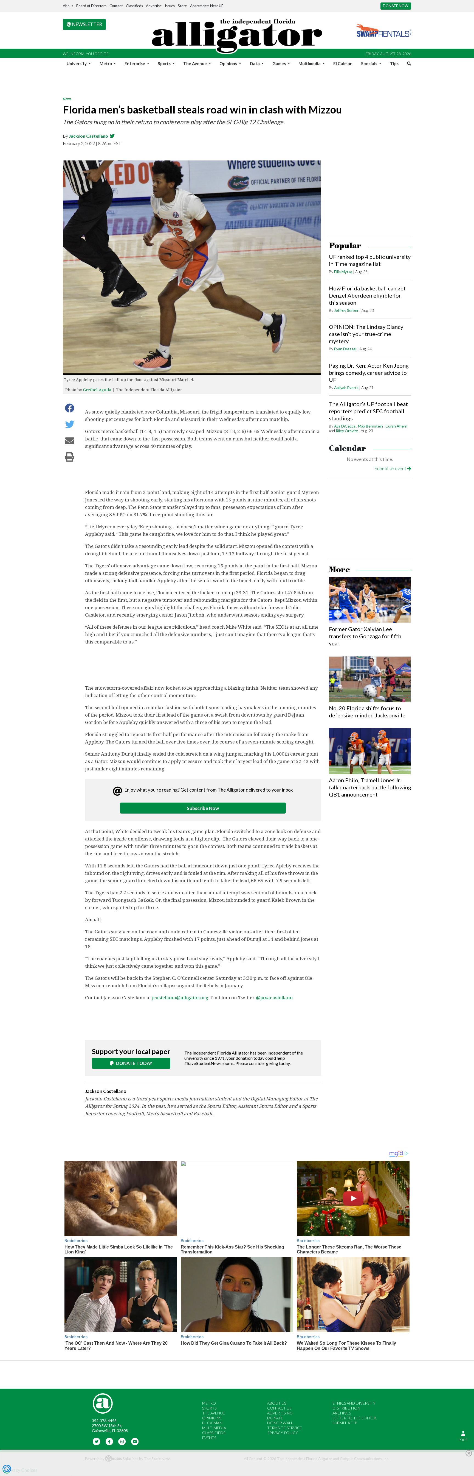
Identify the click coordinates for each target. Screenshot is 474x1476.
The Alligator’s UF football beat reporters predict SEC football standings (368, 411)
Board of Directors (91, 6)
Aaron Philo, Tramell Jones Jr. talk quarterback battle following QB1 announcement (370, 787)
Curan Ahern (396, 426)
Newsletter (86, 24)
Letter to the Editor (354, 1418)
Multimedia (214, 1427)
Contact (116, 6)
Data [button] (255, 63)
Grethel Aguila (97, 389)
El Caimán (342, 63)
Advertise (154, 6)
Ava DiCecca (345, 426)
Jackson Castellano (88, 135)
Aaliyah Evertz (346, 387)
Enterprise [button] (135, 63)
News (67, 99)
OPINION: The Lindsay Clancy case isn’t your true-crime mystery (366, 333)
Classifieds (134, 6)
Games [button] (279, 63)
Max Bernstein (370, 426)
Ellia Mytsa (343, 271)
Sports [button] (164, 63)
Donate (275, 1418)
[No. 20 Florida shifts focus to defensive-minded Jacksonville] (370, 679)
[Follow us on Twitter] (96, 1441)
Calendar (347, 448)
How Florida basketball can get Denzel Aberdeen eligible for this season (367, 295)
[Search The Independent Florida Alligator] (408, 63)
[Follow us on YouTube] (135, 1441)
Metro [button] (106, 63)
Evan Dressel (345, 348)
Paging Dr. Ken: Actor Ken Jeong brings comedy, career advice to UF (369, 372)
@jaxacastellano (274, 997)
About (68, 6)
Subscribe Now (203, 808)
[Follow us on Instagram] (122, 1441)
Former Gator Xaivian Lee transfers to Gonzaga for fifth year (365, 636)
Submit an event (391, 468)
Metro (209, 1403)
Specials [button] (369, 63)
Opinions (211, 1418)
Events (209, 1437)
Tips (394, 63)
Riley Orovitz (347, 430)
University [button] (77, 63)
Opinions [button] (228, 63)
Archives (341, 1413)
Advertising (280, 1413)
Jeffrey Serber (346, 310)
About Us (276, 1403)
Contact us (279, 1408)
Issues (170, 6)
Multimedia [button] (309, 63)
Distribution (346, 1408)
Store (182, 6)
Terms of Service (284, 1427)
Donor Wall (280, 1422)
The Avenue (213, 1413)
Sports (209, 1408)
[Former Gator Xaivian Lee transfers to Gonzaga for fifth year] (370, 600)
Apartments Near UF (206, 6)
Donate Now (395, 6)
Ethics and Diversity (354, 1403)
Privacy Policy (282, 1432)
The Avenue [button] (195, 63)
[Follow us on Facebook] (109, 1441)
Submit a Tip (344, 1422)
